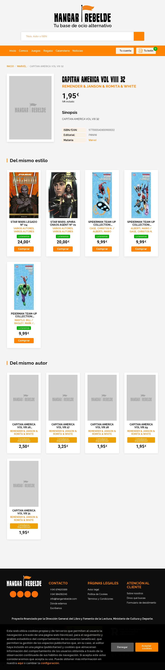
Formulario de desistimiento (141, 602)
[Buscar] (139, 36)
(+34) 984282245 (58, 594)
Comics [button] (23, 50)
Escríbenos (56, 608)
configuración (50, 663)
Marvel (21, 66)
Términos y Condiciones (100, 599)
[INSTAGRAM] (20, 594)
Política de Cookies (98, 594)
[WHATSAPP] (13, 594)
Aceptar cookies (147, 647)
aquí (20, 663)
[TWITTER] (27, 594)
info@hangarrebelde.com (63, 599)
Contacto (58, 583)
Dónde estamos (58, 603)
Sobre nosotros (135, 593)
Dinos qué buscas (136, 598)
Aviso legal (93, 589)
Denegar (122, 647)
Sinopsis (69, 112)
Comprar (24, 248)
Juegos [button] (35, 50)
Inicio (10, 66)
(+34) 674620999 (58, 589)
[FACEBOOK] (35, 594)
